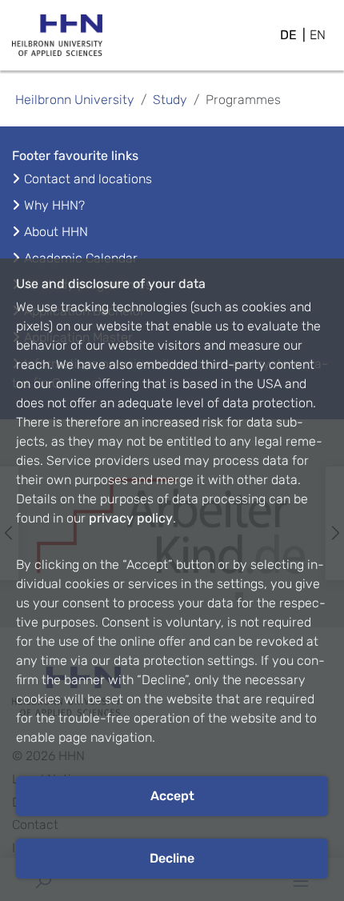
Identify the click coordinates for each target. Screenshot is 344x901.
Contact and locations (88, 178)
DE (288, 34)
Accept (172, 795)
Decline (172, 858)
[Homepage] (57, 40)
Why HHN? (54, 205)
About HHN (56, 231)
